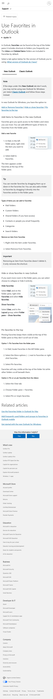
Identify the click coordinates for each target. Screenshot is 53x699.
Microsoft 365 (7, 577)
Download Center (8, 491)
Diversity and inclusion (10, 663)
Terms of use (31, 691)
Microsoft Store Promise (10, 511)
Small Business (7, 593)
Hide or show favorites (34, 107)
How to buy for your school (11, 542)
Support (5, 8)
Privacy (24, 691)
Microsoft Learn (7, 612)
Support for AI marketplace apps (12, 616)
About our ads (23, 695)
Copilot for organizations (10, 464)
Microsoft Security (8, 569)
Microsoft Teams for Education (12, 534)
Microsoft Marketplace (10, 624)
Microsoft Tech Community (11, 620)
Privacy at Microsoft (9, 655)
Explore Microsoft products (11, 472)
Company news (7, 651)
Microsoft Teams (8, 585)
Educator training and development (13, 546)
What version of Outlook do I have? (22, 62)
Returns (5, 499)
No (33, 436)
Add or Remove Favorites (12, 107)
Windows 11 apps (8, 476)
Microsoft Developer (9, 608)
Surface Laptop (7, 452)
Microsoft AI (6, 565)
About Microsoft (8, 647)
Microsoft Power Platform (10, 581)
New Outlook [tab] (9, 71)
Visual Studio (7, 632)
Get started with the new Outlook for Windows (21, 424)
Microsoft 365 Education (10, 538)
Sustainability (7, 671)
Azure (4, 604)
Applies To (7, 37)
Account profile (7, 487)
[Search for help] (9, 3)
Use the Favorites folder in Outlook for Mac (19, 411)
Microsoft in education (9, 526)
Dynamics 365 (7, 573)
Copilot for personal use (10, 468)
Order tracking (7, 503)
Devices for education (9, 530)
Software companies (9, 628)
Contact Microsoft (14, 691)
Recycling (15, 695)
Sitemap (5, 691)
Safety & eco (7, 695)
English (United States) (13, 678)
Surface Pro (6, 449)
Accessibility (6, 667)
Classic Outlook (18, 92)
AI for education (7, 554)
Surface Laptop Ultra (9, 456)
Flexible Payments (8, 515)
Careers (5, 643)
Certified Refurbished (9, 507)
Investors (5, 659)
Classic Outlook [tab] (25, 71)
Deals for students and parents (12, 550)
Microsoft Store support (10, 495)
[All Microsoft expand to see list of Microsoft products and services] (3, 3)
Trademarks (40, 691)
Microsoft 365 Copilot (9, 589)
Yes (19, 436)
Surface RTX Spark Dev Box (11, 460)
